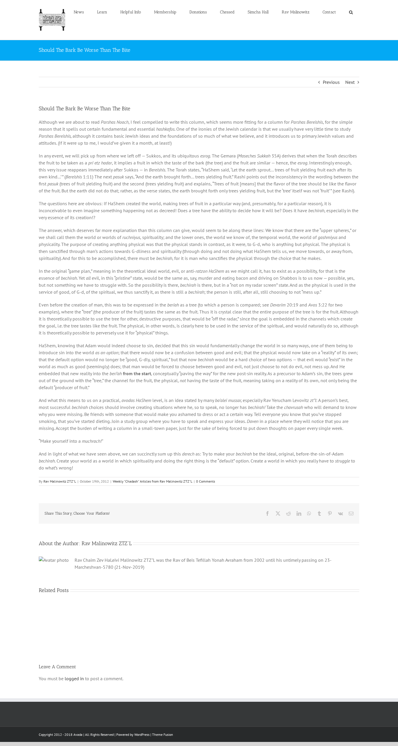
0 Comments (205, 481)
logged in (74, 678)
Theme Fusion (162, 734)
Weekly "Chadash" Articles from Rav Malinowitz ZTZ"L (152, 481)
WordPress (141, 734)
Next (350, 82)
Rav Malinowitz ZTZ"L (59, 481)
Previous (331, 82)
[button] (350, 12)
